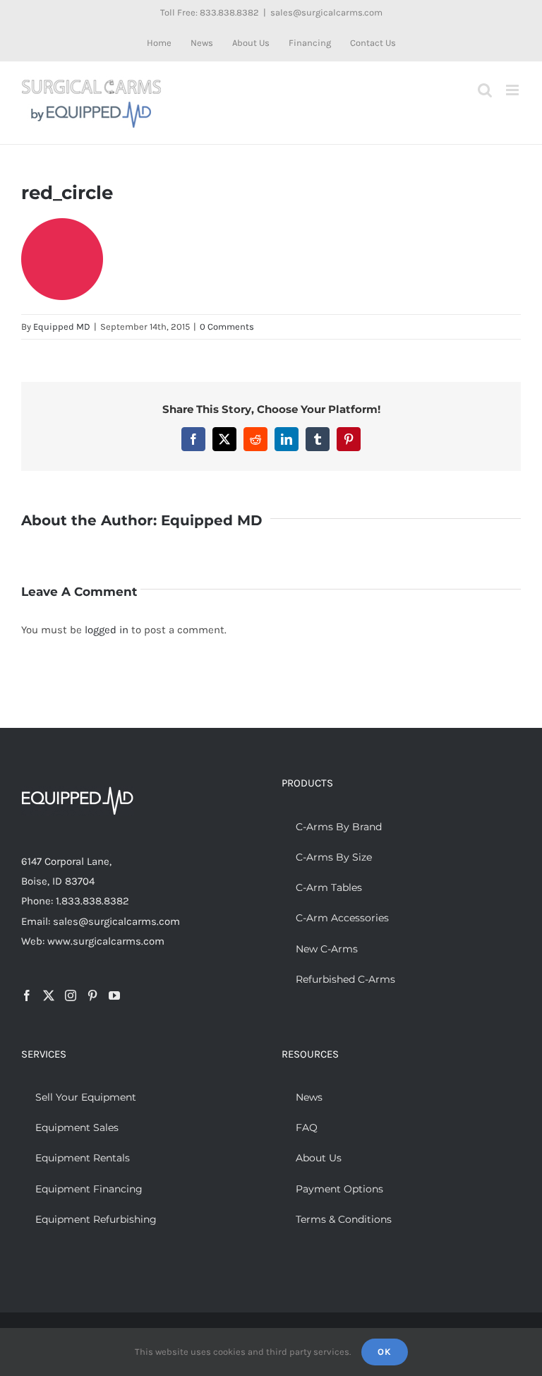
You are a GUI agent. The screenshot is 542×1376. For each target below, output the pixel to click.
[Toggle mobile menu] (513, 90)
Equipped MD (61, 326)
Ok (385, 1351)
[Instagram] (70, 995)
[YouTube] (114, 995)
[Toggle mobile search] (485, 90)
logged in (106, 629)
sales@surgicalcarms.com (326, 12)
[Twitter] (48, 995)
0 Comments (227, 326)
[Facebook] (26, 995)
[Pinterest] (92, 995)
